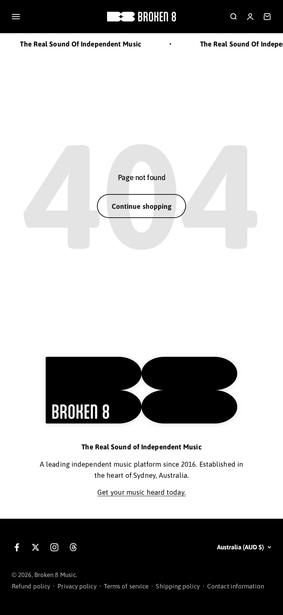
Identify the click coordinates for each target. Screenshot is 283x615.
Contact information (235, 586)
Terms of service (126, 586)
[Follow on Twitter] (36, 547)
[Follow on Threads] (73, 547)
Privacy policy (76, 586)
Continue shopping (142, 206)
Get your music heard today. (141, 492)
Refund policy (31, 586)
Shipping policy (177, 586)
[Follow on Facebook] (17, 547)
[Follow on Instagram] (54, 547)
